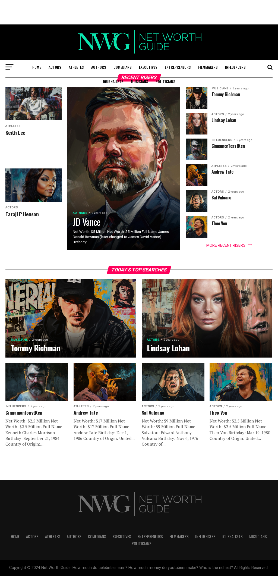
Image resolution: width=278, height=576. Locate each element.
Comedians (122, 67)
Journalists (113, 81)
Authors (98, 67)
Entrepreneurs (178, 67)
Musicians (139, 81)
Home (36, 67)
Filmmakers (207, 67)
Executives (148, 67)
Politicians (165, 81)
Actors (55, 67)
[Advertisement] (139, 12)
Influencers (235, 67)
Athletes (76, 67)
